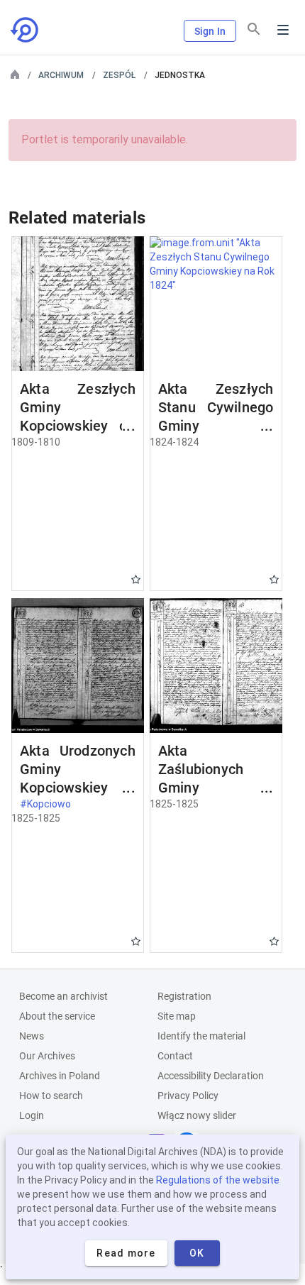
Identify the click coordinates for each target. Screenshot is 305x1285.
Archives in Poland (59, 1075)
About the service (57, 1016)
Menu (283, 29)
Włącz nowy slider (196, 1115)
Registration (184, 996)
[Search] (254, 29)
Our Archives (47, 1055)
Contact (175, 1055)
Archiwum (61, 75)
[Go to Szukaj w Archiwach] (26, 30)
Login (31, 1115)
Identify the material (201, 1036)
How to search (51, 1095)
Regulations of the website (217, 1180)
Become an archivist (63, 996)
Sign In (210, 31)
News (31, 1036)
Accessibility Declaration (210, 1075)
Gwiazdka (135, 579)
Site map (176, 1016)
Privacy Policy (187, 1095)
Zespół (119, 75)
